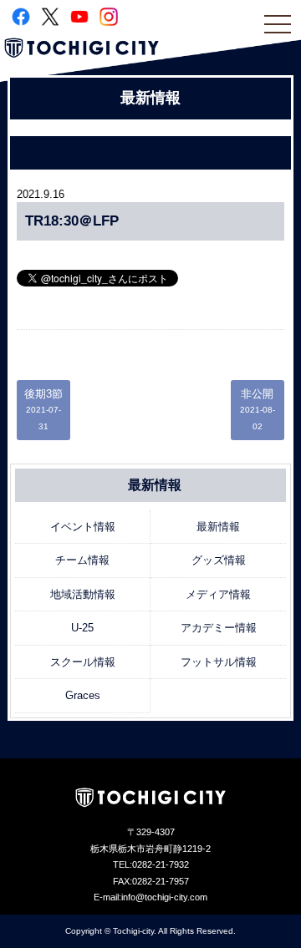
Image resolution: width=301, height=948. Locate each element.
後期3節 (43, 409)
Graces (82, 695)
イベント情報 (82, 526)
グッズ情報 (218, 560)
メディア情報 (218, 594)
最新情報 (218, 526)
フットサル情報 (219, 662)
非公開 (257, 409)
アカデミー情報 (219, 627)
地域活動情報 (82, 594)
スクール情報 (82, 662)
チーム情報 (82, 560)
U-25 (82, 627)
